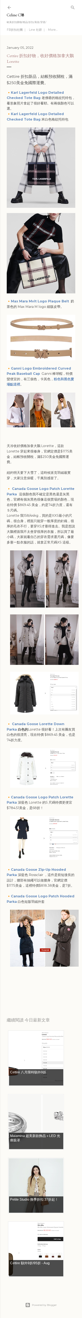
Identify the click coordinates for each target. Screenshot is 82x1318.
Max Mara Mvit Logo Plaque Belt (40, 301)
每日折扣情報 (26, 993)
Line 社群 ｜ (37, 30)
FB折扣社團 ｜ (16, 30)
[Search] (72, 7)
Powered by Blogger (44, 1304)
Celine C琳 (15, 15)
